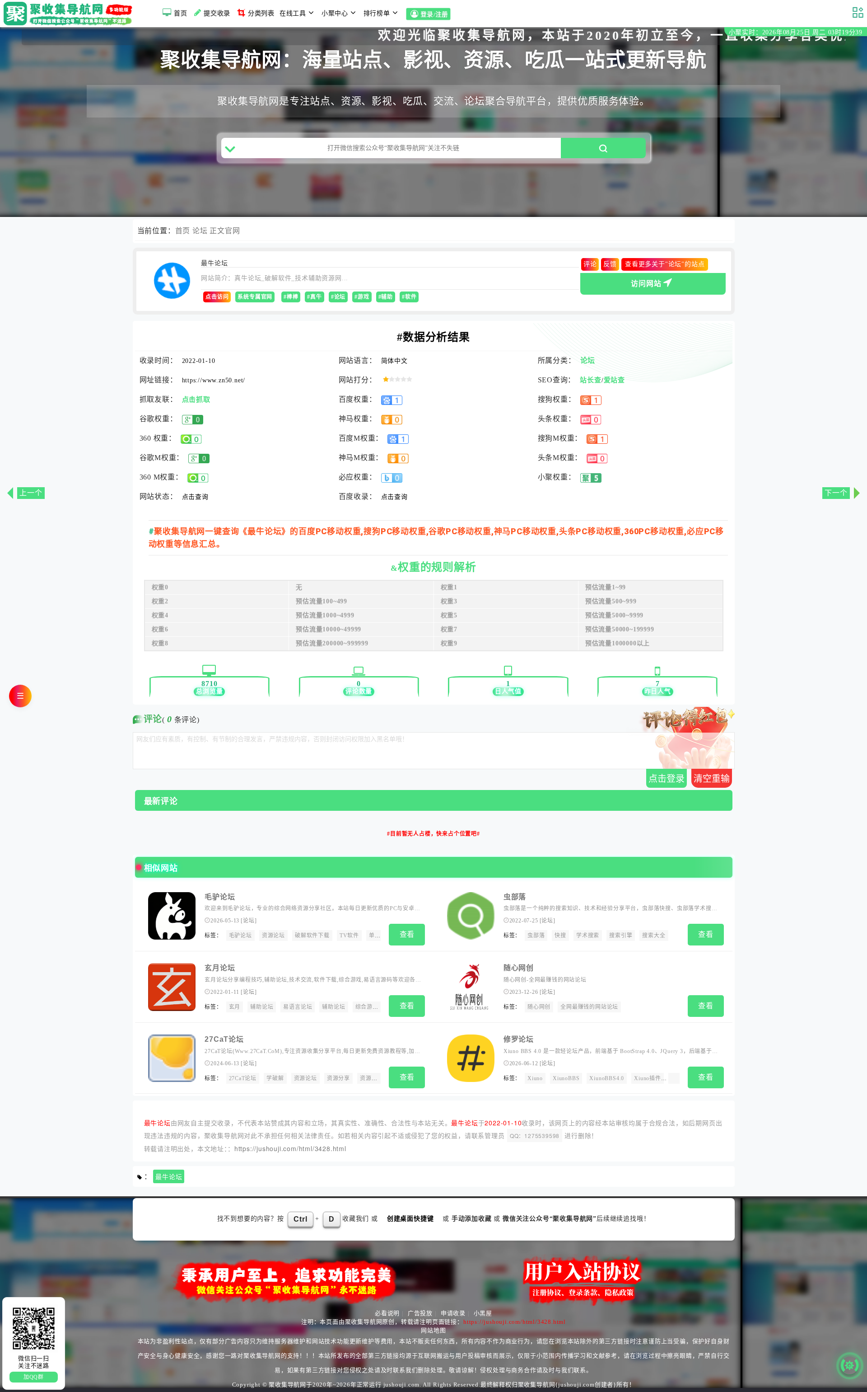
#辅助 (385, 297)
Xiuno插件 (647, 1078)
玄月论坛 (220, 968)
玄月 (235, 1007)
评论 (590, 264)
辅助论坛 (261, 1007)
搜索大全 (653, 935)
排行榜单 (377, 13)
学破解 (275, 1078)
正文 (217, 231)
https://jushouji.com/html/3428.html (290, 1148)
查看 (407, 934)
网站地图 (433, 1330)
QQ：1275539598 (534, 1135)
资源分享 (338, 1078)
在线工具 (293, 13)
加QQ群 (33, 1377)
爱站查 (614, 380)
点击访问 (216, 297)
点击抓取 (196, 399)
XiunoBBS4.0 (606, 1078)
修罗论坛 (518, 1039)
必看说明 (387, 1313)
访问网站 (646, 283)
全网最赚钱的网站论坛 (589, 1007)
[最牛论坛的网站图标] (172, 280)
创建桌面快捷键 (410, 1218)
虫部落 (514, 897)
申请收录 (453, 1313)
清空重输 (712, 779)
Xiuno (535, 1078)
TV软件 (349, 935)
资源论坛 (273, 935)
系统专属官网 (255, 297)
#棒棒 (291, 297)
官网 (232, 231)
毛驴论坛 (220, 897)
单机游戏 (380, 935)
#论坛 (338, 297)
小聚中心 (335, 13)
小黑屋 (483, 1313)
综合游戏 (366, 1007)
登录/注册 (435, 15)
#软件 (409, 297)
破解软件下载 (312, 935)
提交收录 (217, 13)
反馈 (610, 264)
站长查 (590, 380)
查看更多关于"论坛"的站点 (664, 264)
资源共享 (371, 1078)
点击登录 (666, 779)
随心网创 (518, 968)
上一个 (30, 493)
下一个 (836, 493)
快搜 (560, 935)
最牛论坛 (168, 1177)
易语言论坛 (297, 1007)
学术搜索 (587, 935)
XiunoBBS (566, 1078)
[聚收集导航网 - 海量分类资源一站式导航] (70, 13)
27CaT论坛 (224, 1039)
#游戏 (361, 297)
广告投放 (420, 1313)
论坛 (200, 231)
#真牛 (314, 297)
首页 (180, 13)
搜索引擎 (620, 935)
